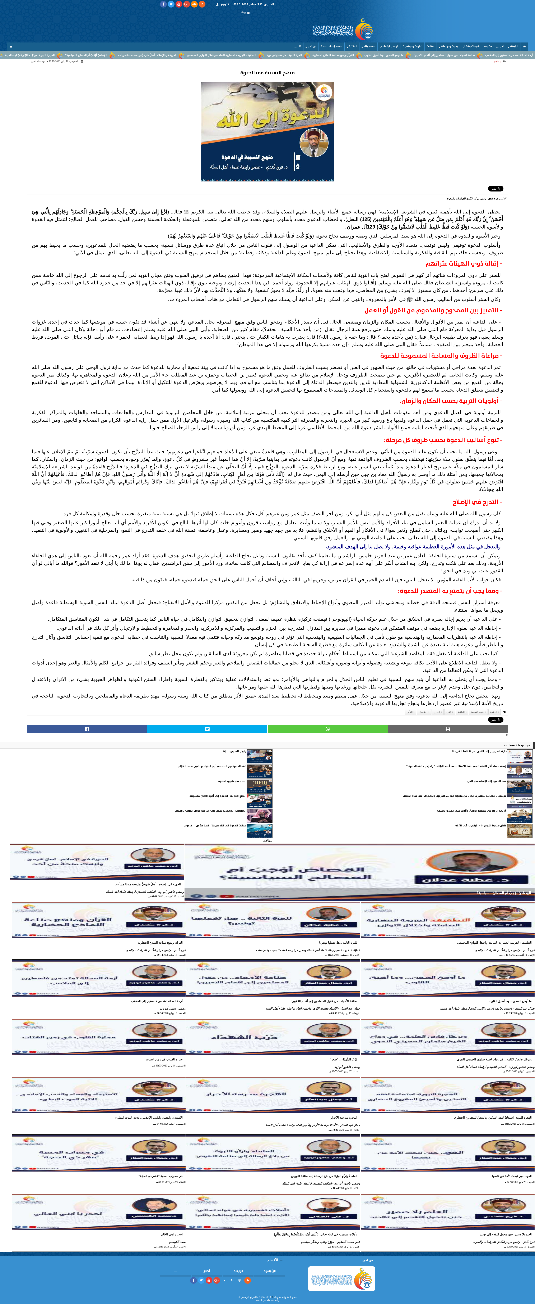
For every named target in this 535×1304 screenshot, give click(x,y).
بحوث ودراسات (449, 46)
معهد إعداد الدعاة (331, 46)
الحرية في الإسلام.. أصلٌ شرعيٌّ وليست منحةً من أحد (214, 55)
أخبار (501, 46)
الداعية (461, 711)
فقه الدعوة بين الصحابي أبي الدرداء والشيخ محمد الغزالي (211, 766)
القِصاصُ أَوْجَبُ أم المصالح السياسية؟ (153, 55)
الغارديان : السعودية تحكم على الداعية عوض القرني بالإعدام (210, 811)
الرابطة (514, 46)
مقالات (430, 46)
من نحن (312, 46)
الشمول (423, 711)
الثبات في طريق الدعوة (232, 781)
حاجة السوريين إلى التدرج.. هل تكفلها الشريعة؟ (479, 751)
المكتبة (353, 46)
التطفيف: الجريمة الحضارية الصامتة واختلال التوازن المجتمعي (288, 55)
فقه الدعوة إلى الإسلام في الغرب (486, 781)
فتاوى (488, 46)
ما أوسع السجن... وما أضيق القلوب (451, 55)
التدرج (436, 711)
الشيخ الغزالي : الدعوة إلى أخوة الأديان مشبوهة (217, 796)
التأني (410, 711)
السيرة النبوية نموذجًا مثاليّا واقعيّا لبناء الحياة (97, 55)
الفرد (448, 711)
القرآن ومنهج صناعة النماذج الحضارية (400, 55)
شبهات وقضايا (471, 46)
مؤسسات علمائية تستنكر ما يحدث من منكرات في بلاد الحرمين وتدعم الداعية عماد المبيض (455, 796)
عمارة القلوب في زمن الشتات (45, 55)
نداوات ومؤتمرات (412, 46)
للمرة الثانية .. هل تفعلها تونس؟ (351, 55)
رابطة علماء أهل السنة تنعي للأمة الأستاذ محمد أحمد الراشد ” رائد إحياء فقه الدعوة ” (456, 766)
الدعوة (493, 711)
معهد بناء (369, 46)
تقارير (297, 46)
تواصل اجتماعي (389, 46)
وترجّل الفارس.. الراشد (233, 751)
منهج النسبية (477, 711)
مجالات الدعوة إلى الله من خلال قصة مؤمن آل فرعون (215, 826)
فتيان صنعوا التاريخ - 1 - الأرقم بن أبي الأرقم (481, 826)
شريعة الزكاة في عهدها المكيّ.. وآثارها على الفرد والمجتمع (472, 811)
